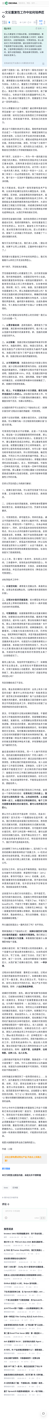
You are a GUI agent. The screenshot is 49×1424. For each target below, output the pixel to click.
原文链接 (6, 1168)
